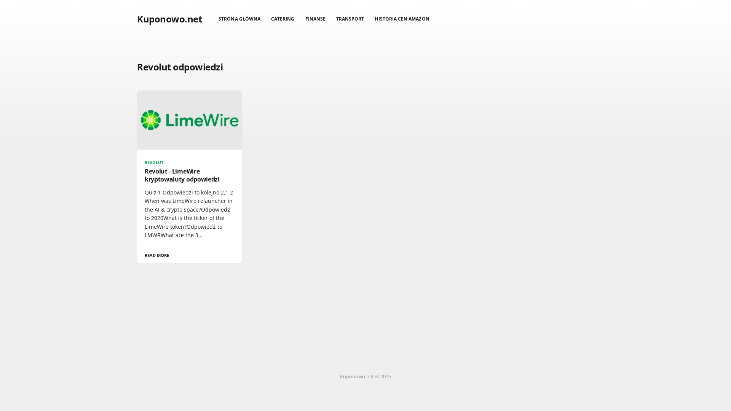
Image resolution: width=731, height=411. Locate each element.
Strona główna (239, 19)
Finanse (315, 19)
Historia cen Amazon (402, 19)
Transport (350, 19)
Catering (282, 19)
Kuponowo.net (169, 19)
